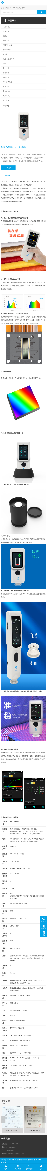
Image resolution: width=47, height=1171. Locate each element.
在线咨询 (8, 168)
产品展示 (18, 8)
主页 (14, 8)
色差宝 (24, 8)
